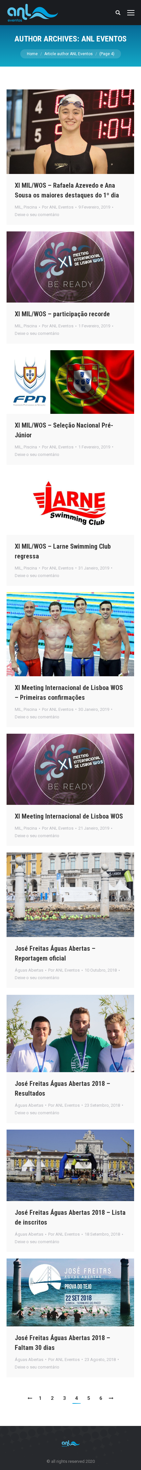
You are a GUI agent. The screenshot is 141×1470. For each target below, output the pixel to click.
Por (57, 207)
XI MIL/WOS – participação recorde (62, 314)
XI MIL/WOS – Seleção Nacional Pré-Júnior (64, 430)
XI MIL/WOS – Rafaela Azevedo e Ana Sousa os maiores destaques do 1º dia (67, 190)
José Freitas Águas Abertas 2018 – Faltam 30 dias (62, 1343)
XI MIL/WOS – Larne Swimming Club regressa (63, 551)
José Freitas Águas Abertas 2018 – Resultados (62, 1088)
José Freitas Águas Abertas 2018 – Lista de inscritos (70, 1217)
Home (32, 54)
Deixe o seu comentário (37, 214)
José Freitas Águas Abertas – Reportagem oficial (55, 953)
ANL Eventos (104, 38)
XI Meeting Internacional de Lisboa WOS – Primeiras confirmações (69, 692)
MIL (18, 207)
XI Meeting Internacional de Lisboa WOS (69, 816)
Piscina (30, 207)
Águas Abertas (29, 970)
